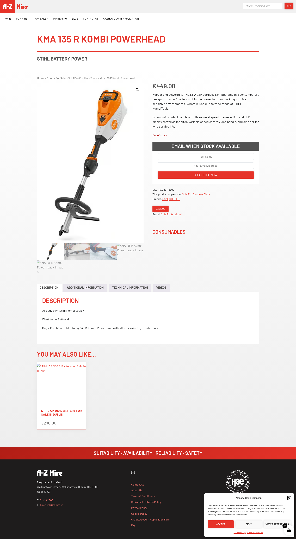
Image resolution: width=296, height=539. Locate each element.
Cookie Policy (240, 532)
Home (7, 18)
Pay (133, 525)
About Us (136, 490)
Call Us (160, 208)
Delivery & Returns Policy (146, 502)
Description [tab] (49, 287)
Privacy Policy (139, 507)
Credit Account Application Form (150, 519)
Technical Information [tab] (130, 287)
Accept (220, 524)
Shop (50, 78)
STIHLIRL (174, 198)
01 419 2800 (46, 500)
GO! (289, 5)
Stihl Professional (171, 214)
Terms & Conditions (143, 496)
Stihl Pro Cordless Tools (82, 78)
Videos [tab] (161, 287)
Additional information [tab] (85, 287)
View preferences (277, 524)
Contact (90, 18)
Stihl (165, 198)
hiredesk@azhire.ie (51, 504)
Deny (249, 524)
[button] (289, 498)
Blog (75, 18)
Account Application (121, 18)
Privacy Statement (255, 532)
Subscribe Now (205, 175)
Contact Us (137, 484)
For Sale (40, 18)
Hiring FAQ (60, 18)
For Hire (22, 18)
